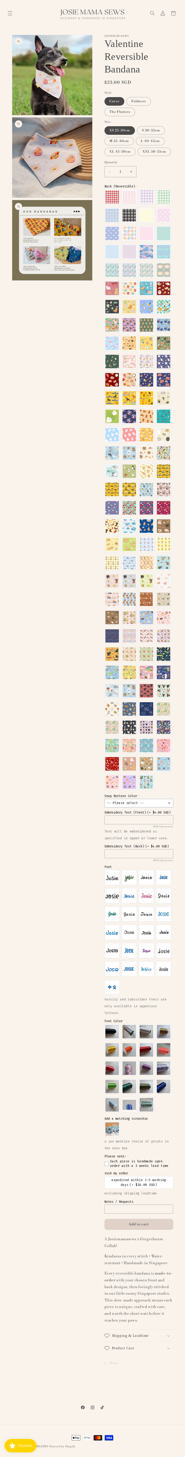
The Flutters (119, 112)
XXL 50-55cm (154, 151)
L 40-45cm (150, 141)
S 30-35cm (151, 130)
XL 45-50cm (120, 151)
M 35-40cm (119, 141)
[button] (10, 13)
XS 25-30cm (119, 130)
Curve (114, 101)
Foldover (138, 101)
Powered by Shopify (62, 1446)
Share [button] (113, 1363)
